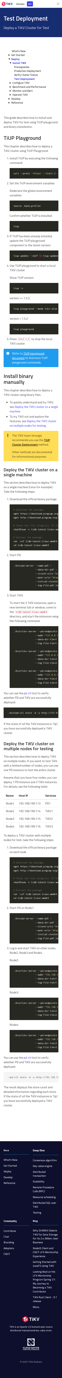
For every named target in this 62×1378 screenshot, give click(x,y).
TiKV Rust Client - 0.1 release (45, 1299)
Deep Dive (39, 1150)
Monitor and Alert (22, 91)
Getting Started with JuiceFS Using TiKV (44, 1264)
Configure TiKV (20, 83)
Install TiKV (19, 63)
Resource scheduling (44, 1197)
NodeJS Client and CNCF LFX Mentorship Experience (45, 1252)
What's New (10, 1160)
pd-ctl (27, 693)
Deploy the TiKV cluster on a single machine (34, 409)
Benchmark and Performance (29, 87)
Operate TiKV (20, 95)
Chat (6, 1237)
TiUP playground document (28, 355)
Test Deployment (24, 79)
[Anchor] (43, 138)
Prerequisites (21, 67)
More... (36, 1307)
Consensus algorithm (45, 1160)
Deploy (15, 59)
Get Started (18, 55)
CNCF (7, 1254)
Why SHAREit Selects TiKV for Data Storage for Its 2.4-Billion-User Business (45, 1236)
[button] (58, 4)
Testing (37, 1213)
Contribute (10, 1231)
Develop (15, 99)
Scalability (38, 1181)
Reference (17, 103)
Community (10, 1221)
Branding (9, 1242)
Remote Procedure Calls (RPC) (43, 1189)
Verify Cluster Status (26, 75)
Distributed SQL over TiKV (44, 1205)
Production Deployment (27, 71)
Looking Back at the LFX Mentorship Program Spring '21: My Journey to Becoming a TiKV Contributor (44, 1282)
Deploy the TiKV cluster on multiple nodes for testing (33, 423)
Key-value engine (42, 1166)
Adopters (9, 1248)
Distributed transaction (39, 1174)
